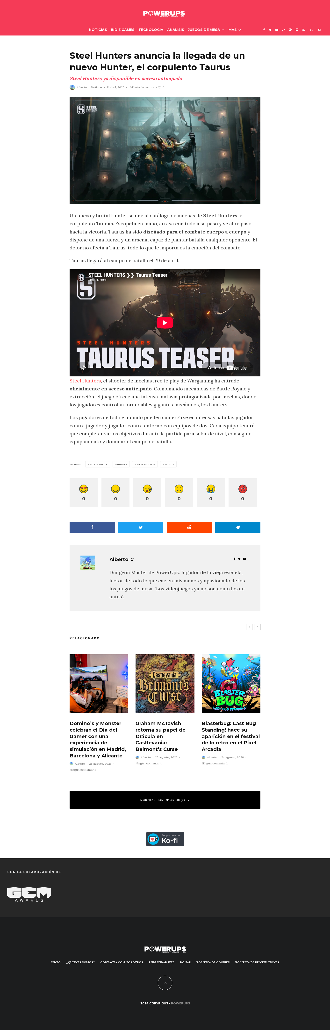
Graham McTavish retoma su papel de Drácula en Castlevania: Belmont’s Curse (161, 736)
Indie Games (123, 30)
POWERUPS (180, 1003)
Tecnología (150, 30)
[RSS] (304, 29)
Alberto (82, 87)
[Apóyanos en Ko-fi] (165, 836)
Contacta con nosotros (121, 962)
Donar (185, 962)
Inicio (56, 962)
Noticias (98, 30)
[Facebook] (264, 29)
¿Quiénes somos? (80, 962)
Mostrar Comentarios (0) (162, 800)
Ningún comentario (83, 769)
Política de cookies (213, 962)
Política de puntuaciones (257, 962)
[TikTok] (283, 29)
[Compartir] (92, 527)
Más (233, 30)
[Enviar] (189, 527)
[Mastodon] (290, 29)
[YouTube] (276, 29)
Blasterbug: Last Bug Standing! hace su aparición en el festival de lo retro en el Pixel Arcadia (231, 736)
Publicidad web (161, 962)
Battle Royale (99, 464)
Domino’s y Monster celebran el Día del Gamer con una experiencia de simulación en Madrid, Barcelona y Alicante (98, 739)
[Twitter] (270, 29)
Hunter (122, 464)
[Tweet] (141, 527)
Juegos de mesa (204, 30)
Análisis (175, 30)
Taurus (169, 464)
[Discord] (297, 29)
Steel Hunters (85, 381)
